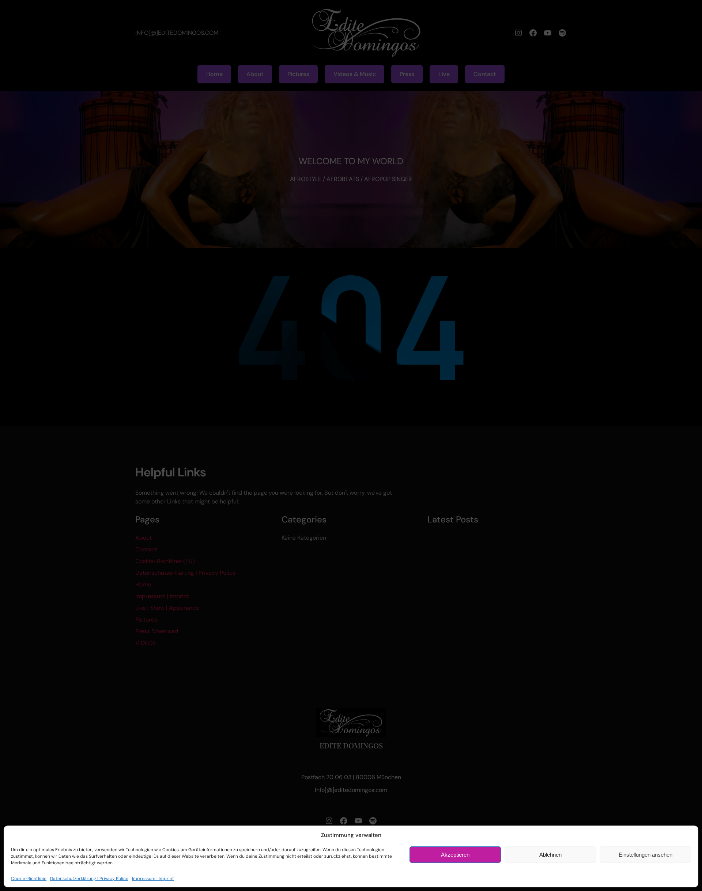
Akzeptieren (455, 855)
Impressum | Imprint (153, 878)
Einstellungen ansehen (645, 855)
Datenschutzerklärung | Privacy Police (89, 878)
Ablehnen (550, 855)
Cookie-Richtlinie (28, 878)
